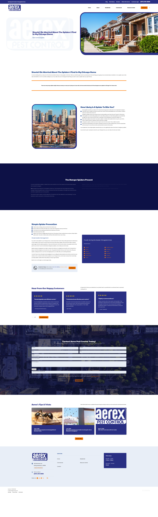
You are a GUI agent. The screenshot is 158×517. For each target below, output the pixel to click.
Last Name (81, 347)
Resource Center (84, 462)
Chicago (108, 255)
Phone (33, 351)
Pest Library (112, 1)
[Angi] (45, 478)
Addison (87, 247)
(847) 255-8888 (145, 2)
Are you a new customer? (36, 358)
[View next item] (37, 317)
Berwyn (107, 251)
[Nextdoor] (47, 478)
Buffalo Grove (88, 255)
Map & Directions (38, 467)
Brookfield (108, 253)
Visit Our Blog (79, 438)
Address (33, 354)
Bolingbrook (88, 253)
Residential (82, 459)
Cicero (87, 257)
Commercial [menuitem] (119, 7)
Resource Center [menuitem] (131, 7)
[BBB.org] (39, 478)
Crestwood (108, 257)
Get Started (72, 267)
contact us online (63, 267)
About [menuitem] (98, 7)
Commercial (60, 462)
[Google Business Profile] (37, 478)
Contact (59, 466)
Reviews (118, 1)
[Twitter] (43, 478)
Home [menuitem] (89, 7)
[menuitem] (9, 492)
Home (58, 459)
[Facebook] (41, 478)
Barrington (108, 249)
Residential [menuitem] (107, 7)
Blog (107, 1)
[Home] (14, 8)
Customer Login (135, 1)
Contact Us (144, 7)
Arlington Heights (109, 247)
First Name (33, 347)
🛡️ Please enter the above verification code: (38, 371)
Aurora (87, 249)
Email (80, 351)
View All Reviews (43, 317)
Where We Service (126, 1)
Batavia (87, 251)
